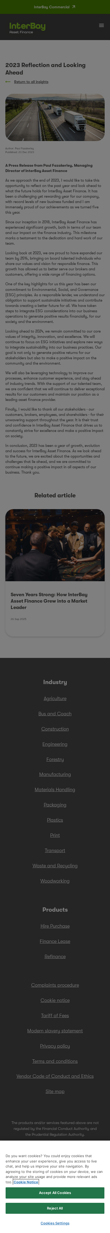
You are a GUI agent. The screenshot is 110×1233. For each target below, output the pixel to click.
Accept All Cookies (55, 1193)
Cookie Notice (26, 1182)
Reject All (55, 1208)
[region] (55, 1187)
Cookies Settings (55, 1223)
